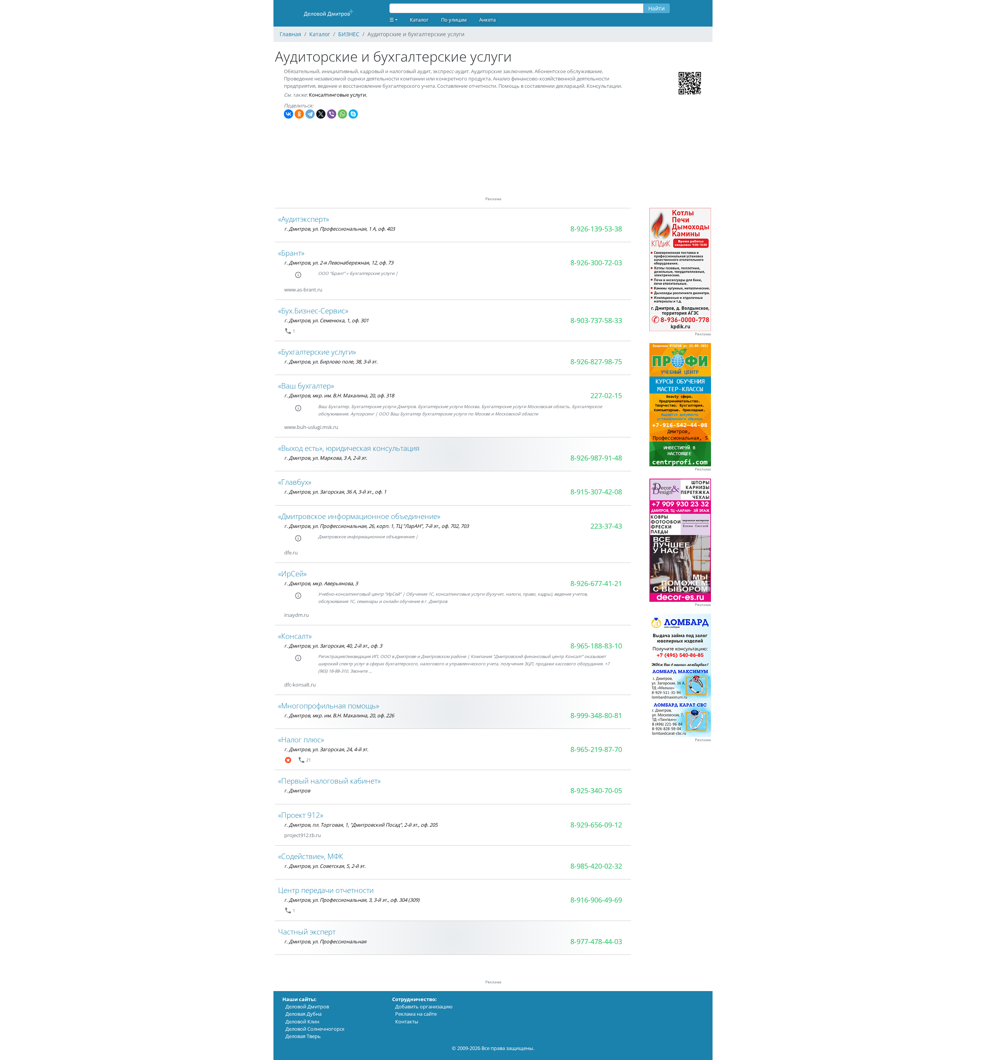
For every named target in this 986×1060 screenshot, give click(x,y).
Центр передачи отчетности (326, 890)
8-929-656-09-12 (596, 824)
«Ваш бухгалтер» (306, 385)
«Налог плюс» (301, 739)
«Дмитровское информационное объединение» (359, 516)
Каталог (419, 19)
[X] (320, 114)
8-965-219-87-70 (596, 749)
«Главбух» (294, 482)
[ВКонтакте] (288, 114)
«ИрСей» (292, 573)
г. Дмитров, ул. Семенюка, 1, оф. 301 (326, 320)
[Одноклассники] (299, 114)
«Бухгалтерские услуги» (317, 352)
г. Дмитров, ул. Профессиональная (325, 941)
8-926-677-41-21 (596, 583)
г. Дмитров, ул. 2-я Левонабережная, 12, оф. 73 (338, 262)
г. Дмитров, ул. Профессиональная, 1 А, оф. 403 (339, 228)
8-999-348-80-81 (596, 715)
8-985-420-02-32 (596, 866)
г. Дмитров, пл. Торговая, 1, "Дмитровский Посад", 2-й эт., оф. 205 (361, 824)
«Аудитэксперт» (303, 219)
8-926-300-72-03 (596, 262)
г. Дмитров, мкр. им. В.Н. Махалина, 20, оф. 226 (339, 715)
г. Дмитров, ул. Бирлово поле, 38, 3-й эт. (330, 361)
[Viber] (331, 114)
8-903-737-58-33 (596, 320)
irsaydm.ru (296, 614)
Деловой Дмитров (307, 1006)
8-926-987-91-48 (596, 457)
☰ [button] (391, 19)
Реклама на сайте (416, 1013)
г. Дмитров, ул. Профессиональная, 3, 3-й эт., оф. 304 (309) (351, 899)
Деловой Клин (302, 1021)
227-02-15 (606, 395)
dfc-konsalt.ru (300, 684)
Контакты (406, 1021)
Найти (656, 8)
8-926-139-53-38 (596, 228)
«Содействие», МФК (310, 856)
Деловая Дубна (303, 1013)
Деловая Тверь (303, 1036)
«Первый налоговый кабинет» (329, 780)
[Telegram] (310, 114)
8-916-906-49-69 (596, 899)
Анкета (487, 19)
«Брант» (291, 253)
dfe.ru (291, 552)
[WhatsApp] (342, 114)
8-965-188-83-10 (596, 645)
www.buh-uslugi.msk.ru (311, 427)
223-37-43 (606, 526)
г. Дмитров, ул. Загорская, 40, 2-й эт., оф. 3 (333, 645)
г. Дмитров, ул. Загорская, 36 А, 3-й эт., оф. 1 (335, 491)
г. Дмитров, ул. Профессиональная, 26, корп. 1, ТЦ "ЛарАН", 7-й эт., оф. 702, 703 (376, 525)
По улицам (454, 19)
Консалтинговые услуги (337, 94)
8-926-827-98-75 (596, 361)
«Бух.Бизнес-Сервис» (313, 310)
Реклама (703, 334)
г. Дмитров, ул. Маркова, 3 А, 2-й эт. (325, 457)
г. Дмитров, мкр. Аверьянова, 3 (321, 583)
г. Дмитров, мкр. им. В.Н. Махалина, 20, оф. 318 (339, 395)
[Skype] (353, 114)
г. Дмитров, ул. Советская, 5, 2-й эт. (325, 865)
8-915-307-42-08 (596, 491)
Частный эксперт (306, 931)
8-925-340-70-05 (596, 790)
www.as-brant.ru (303, 289)
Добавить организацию (424, 1006)
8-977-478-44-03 (596, 941)
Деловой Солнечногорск (315, 1028)
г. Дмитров (297, 790)
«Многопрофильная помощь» (328, 705)
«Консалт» (295, 636)
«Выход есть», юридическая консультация (348, 448)
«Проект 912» (300, 815)
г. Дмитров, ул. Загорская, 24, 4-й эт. (326, 749)
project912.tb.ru (302, 835)
